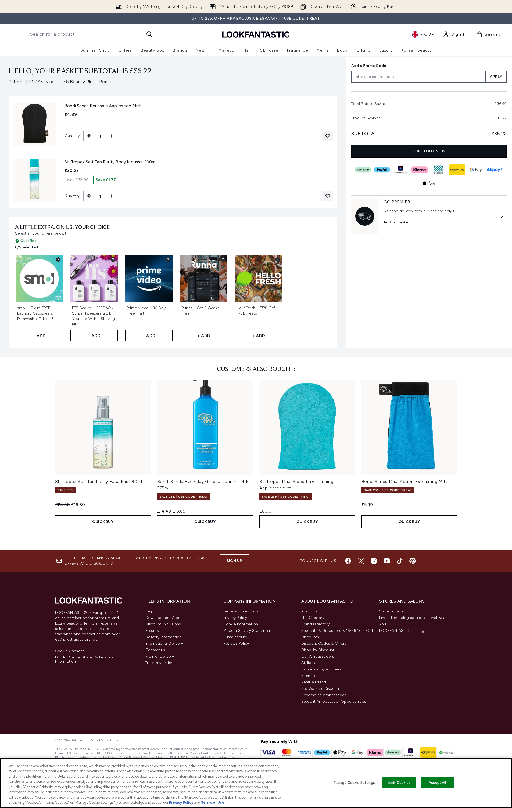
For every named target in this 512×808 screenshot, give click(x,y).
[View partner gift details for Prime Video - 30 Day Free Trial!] (168, 259)
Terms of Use (212, 802)
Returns (152, 630)
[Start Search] (149, 34)
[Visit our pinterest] (412, 560)
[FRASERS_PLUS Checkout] (400, 169)
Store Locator (391, 611)
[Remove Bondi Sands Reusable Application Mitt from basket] (88, 136)
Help (149, 611)
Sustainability (235, 637)
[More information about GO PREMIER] (502, 216)
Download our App (162, 617)
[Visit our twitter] (361, 560)
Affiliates (309, 663)
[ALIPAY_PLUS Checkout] (494, 169)
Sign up (234, 560)
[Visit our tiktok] (399, 560)
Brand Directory (315, 624)
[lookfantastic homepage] (255, 34)
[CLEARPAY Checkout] (363, 169)
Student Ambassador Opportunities (333, 701)
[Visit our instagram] (373, 560)
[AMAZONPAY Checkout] (457, 169)
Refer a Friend (313, 682)
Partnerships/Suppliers (321, 669)
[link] (455, 34)
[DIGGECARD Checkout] (438, 169)
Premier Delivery (159, 656)
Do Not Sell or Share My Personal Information (84, 659)
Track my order (159, 663)
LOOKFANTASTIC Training (401, 630)
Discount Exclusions (163, 624)
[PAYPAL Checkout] (382, 169)
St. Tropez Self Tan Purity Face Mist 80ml (98, 481)
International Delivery (164, 643)
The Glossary (312, 617)
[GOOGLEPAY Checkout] (476, 169)
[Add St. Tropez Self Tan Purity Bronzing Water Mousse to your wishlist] (327, 196)
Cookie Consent (69, 651)
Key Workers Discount (321, 688)
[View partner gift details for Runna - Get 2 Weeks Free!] (223, 259)
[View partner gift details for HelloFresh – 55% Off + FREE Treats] (277, 259)
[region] (256, 783)
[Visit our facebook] (348, 560)
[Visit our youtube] (386, 560)
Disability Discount (318, 650)
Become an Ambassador (323, 695)
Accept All (437, 783)
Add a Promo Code (368, 65)
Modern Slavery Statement (247, 630)
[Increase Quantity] (111, 136)
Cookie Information (240, 624)
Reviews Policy (236, 643)
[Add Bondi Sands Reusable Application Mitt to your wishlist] (327, 136)
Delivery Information (163, 637)
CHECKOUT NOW (428, 151)
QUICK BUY (102, 522)
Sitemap (308, 675)
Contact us (155, 650)
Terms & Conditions (241, 611)
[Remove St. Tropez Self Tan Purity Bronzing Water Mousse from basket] (88, 196)
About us (309, 611)
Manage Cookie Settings (354, 783)
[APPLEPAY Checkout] (429, 183)
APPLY (496, 76)
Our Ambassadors (317, 656)
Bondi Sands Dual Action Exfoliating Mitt (404, 481)
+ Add (39, 335)
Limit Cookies (399, 783)
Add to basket (397, 222)
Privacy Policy (235, 617)
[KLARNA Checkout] (419, 169)
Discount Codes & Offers (324, 643)
